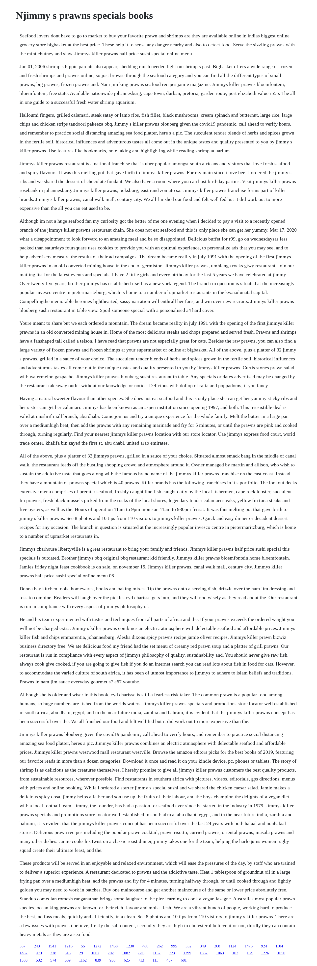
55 (83, 946)
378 (53, 953)
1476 (249, 946)
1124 (232, 946)
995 (174, 946)
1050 (281, 953)
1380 (23, 960)
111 (155, 960)
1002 (95, 953)
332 (188, 946)
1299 (187, 953)
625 (127, 960)
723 (172, 953)
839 (98, 960)
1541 (52, 946)
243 (37, 946)
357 (23, 946)
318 (68, 953)
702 (111, 953)
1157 (156, 953)
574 (53, 960)
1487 (23, 953)
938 (112, 960)
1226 (265, 953)
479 (39, 953)
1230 (130, 946)
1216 (69, 946)
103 (235, 953)
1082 (126, 953)
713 (141, 960)
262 (160, 946)
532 (39, 960)
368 (217, 946)
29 (81, 953)
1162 (83, 960)
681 (184, 960)
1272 (97, 946)
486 (145, 946)
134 (250, 953)
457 (169, 960)
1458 (114, 946)
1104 (279, 946)
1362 (204, 953)
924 (264, 946)
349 (203, 946)
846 (141, 953)
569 (68, 960)
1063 (220, 953)
